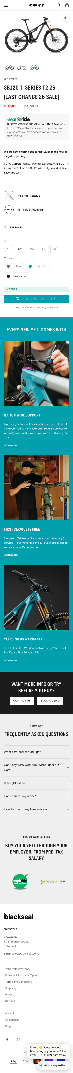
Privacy (9, 994)
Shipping (10, 988)
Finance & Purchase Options (22, 975)
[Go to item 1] (9, 67)
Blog (8, 1026)
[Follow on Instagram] (19, 1040)
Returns (10, 1001)
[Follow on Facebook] (7, 1040)
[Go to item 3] (34, 67)
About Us (11, 1013)
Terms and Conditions (18, 981)
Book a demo (50, 700)
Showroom (12, 1019)
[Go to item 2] (21, 67)
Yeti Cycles (10, 79)
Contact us (22, 700)
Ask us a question (55, 1065)
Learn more (11, 445)
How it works (14, 135)
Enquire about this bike (39, 298)
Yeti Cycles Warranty (17, 969)
